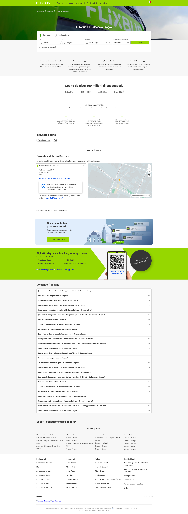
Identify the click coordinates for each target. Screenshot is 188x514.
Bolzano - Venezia (130, 444)
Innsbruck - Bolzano (101, 435)
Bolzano (66, 11)
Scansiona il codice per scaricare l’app (117, 272)
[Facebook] (143, 501)
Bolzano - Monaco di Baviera (46, 438)
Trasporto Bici (129, 480)
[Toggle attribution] (149, 195)
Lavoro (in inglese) (101, 467)
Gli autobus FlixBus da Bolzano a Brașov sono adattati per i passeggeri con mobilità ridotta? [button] (72, 343)
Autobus (50, 11)
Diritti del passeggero (76, 508)
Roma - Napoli (71, 463)
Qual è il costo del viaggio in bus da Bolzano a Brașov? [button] (58, 348)
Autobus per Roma (43, 475)
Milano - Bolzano (71, 435)
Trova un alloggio (48, 47)
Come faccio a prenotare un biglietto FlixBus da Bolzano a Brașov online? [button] (65, 310)
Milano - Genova (71, 487)
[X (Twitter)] (145, 501)
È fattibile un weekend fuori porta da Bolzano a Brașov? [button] (58, 300)
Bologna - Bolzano (101, 446)
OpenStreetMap (143, 195)
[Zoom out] (149, 168)
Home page (40, 11)
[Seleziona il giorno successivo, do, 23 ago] (109, 43)
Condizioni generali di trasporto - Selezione (136, 470)
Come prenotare (129, 476)
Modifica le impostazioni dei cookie (126, 508)
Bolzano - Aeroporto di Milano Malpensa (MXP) (79, 445)
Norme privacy (64, 508)
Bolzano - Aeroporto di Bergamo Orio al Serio (49, 442)
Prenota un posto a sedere (133, 484)
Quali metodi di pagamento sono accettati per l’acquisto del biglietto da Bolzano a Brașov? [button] (71, 315)
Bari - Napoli (70, 475)
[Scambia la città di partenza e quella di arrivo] (61, 42)
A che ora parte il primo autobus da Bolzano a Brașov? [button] (58, 329)
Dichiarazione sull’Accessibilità (101, 508)
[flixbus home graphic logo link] (43, 3)
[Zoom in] (149, 165)
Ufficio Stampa (100, 471)
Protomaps (135, 195)
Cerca (140, 43)
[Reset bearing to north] (149, 171)
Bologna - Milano (72, 479)
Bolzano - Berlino (130, 447)
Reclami (126, 488)
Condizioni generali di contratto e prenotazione (136, 464)
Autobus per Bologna (44, 487)
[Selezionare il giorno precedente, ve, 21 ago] (106, 43)
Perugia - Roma (71, 483)
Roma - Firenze (71, 471)
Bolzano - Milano (71, 438)
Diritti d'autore (100, 475)
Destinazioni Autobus (44, 463)
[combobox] (52, 43)
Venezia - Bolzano (130, 438)
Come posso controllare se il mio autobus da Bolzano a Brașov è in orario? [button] (65, 339)
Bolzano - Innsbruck (101, 443)
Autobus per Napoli (43, 483)
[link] (94, 232)
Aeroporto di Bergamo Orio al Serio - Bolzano (48, 447)
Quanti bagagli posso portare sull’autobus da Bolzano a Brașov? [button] (61, 305)
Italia (58, 11)
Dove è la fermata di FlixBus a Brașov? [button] (52, 320)
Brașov (98, 150)
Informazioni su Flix (102, 463)
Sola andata (47, 35)
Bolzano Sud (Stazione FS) (53, 198)
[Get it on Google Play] (43, 501)
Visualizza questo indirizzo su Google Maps (54, 178)
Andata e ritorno (63, 35)
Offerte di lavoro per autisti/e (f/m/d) (108, 479)
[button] (61, 166)
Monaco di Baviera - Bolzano (46, 435)
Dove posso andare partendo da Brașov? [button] (53, 296)
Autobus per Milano (43, 471)
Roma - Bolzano (129, 435)
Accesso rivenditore (102, 483)
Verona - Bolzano (71, 441)
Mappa (38, 467)
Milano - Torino (71, 467)
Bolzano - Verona (71, 449)
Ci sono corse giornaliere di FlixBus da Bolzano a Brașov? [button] (59, 324)
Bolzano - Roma (100, 449)
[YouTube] (144, 501)
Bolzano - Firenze (130, 449)
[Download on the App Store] (55, 501)
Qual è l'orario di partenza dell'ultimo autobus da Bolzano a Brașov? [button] (62, 334)
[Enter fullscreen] (149, 175)
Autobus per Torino (43, 479)
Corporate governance (103, 487)
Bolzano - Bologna (130, 441)
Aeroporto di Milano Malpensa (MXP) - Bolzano (108, 439)
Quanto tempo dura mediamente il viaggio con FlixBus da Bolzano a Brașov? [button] (66, 291)
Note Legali (87, 508)
